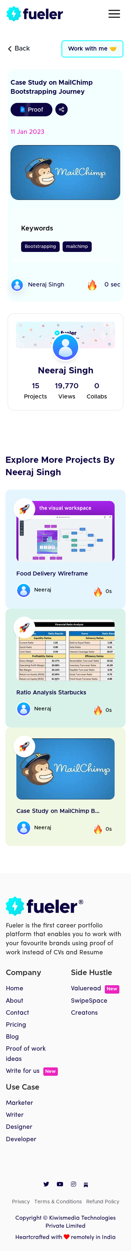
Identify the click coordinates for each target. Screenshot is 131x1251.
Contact (17, 1013)
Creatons (84, 1013)
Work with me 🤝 (92, 49)
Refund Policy (102, 1201)
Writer (15, 1115)
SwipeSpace (89, 1001)
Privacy (21, 1201)
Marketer (19, 1103)
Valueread (94, 989)
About (14, 1001)
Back (22, 48)
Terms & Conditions (58, 1201)
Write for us (31, 1071)
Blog (12, 1037)
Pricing (16, 1025)
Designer (19, 1127)
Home (14, 989)
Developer (21, 1139)
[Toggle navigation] (114, 13)
